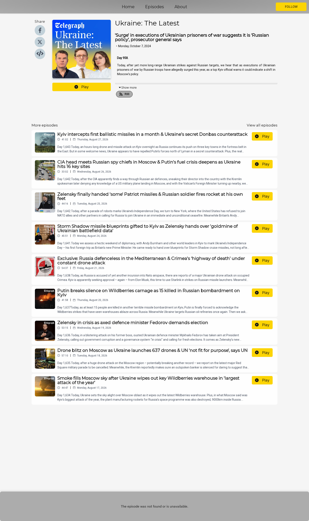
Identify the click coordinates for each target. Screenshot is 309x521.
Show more (129, 87)
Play (85, 87)
